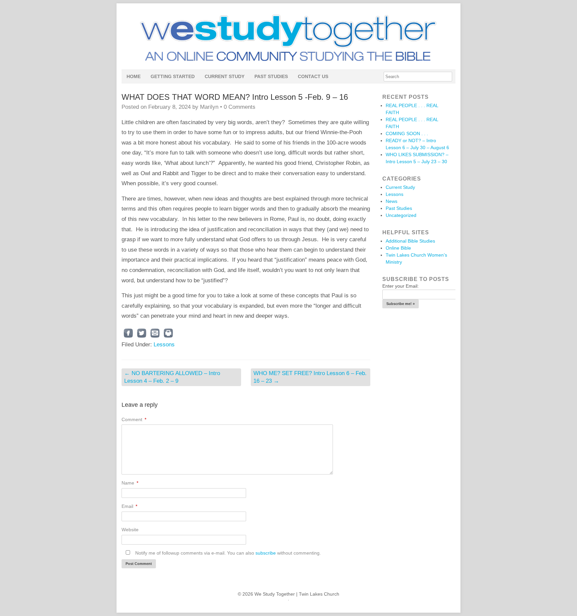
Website (130, 529)
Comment (134, 419)
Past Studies (271, 76)
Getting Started (173, 76)
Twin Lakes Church (319, 594)
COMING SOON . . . (407, 133)
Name (130, 483)
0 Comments (239, 107)
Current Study (224, 76)
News (391, 201)
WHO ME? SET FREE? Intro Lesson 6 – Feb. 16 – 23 (310, 377)
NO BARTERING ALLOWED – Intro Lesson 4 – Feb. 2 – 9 (172, 377)
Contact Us (313, 76)
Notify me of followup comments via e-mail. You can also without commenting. (227, 553)
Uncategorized (401, 215)
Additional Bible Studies (410, 241)
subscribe (265, 553)
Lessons (164, 344)
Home (134, 76)
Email (129, 506)
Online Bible (398, 248)
